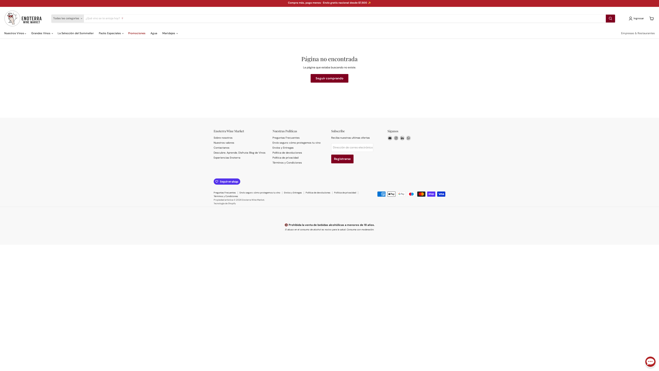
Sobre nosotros (223, 137)
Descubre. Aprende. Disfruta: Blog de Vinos (239, 152)
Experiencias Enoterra (227, 157)
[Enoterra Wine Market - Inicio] (25, 18)
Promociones (137, 33)
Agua (154, 33)
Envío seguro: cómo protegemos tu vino (297, 142)
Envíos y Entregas (283, 147)
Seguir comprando (329, 78)
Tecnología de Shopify (225, 203)
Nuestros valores (224, 142)
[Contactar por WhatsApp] (650, 362)
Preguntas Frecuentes (286, 137)
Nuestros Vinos (14, 33)
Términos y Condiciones (287, 162)
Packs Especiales (110, 33)
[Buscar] (610, 19)
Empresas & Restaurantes (638, 33)
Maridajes (169, 33)
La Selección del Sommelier (76, 33)
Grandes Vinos (41, 33)
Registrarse (342, 159)
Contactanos (221, 147)
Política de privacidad (285, 157)
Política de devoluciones (287, 152)
